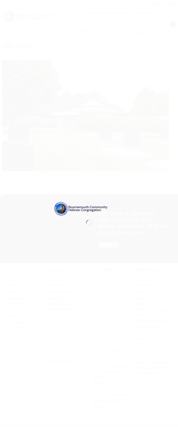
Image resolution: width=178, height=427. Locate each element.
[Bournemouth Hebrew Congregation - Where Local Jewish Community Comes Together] (89, 208)
